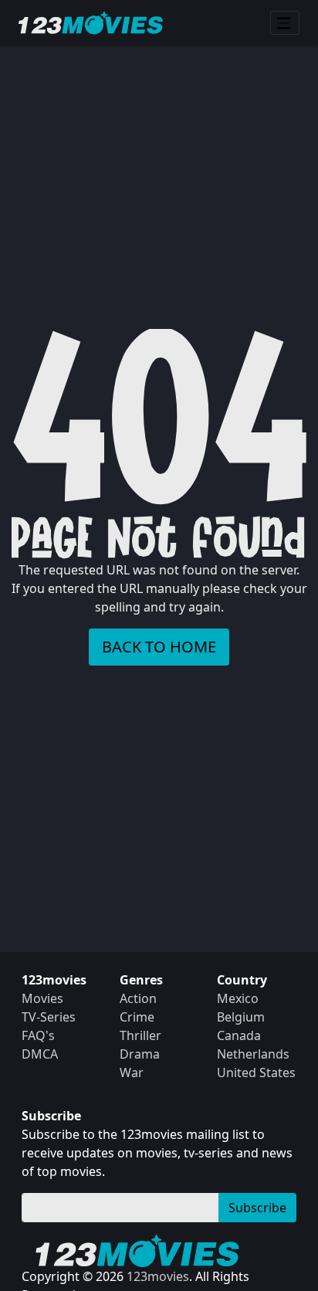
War (132, 1072)
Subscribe (257, 1207)
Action (138, 998)
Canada (239, 1035)
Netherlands (253, 1053)
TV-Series (49, 1016)
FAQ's (38, 1035)
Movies (42, 998)
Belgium (241, 1016)
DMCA (40, 1053)
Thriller (140, 1035)
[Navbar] (284, 23)
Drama (140, 1053)
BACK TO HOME (159, 646)
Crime (137, 1016)
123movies (158, 1276)
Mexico (238, 998)
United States (256, 1072)
